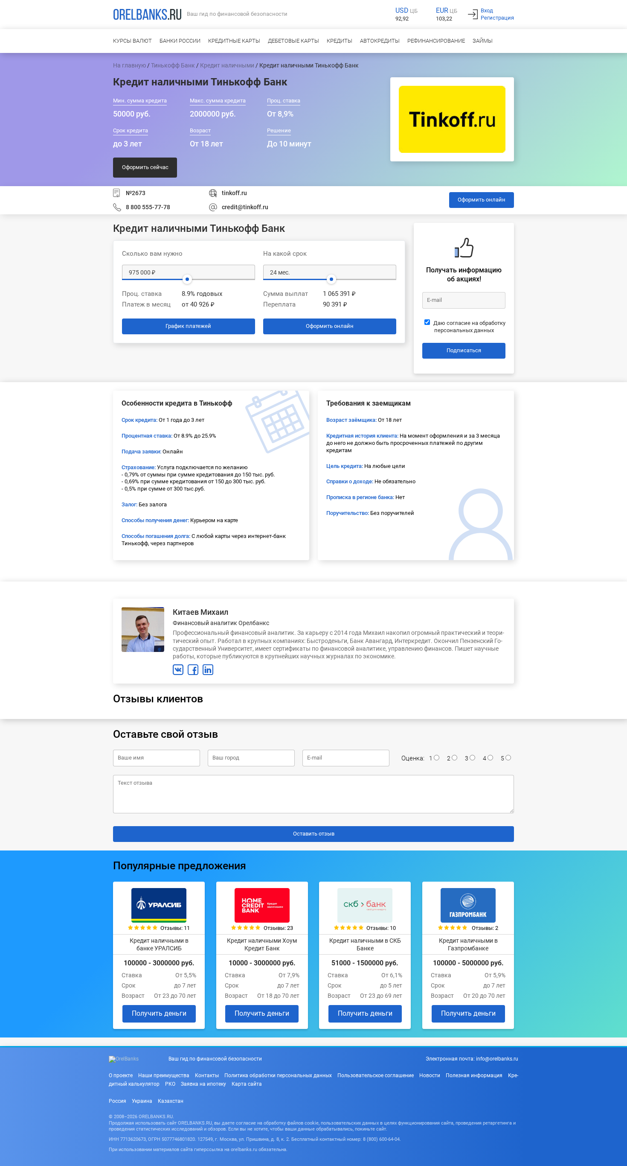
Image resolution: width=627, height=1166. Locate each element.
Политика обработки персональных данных (278, 1075)
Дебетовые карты (293, 41)
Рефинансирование (436, 41)
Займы (483, 41)
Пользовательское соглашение (375, 1075)
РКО (170, 1084)
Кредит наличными (227, 65)
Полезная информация (474, 1075)
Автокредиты (380, 41)
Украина (142, 1101)
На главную (129, 65)
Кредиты (339, 41)
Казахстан (170, 1101)
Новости (429, 1075)
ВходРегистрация (497, 14)
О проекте (121, 1075)
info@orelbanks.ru (497, 1059)
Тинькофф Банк (173, 65)
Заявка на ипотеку (203, 1084)
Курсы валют (132, 41)
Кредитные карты (234, 41)
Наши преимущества (163, 1075)
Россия (117, 1101)
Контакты (207, 1075)
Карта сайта (247, 1084)
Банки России (180, 41)
